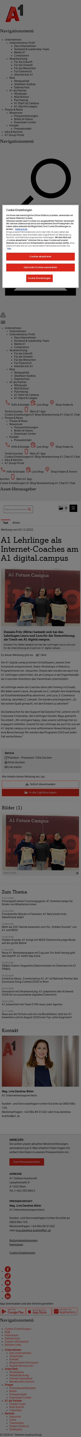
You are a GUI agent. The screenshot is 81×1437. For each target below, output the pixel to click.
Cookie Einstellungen (39, 278)
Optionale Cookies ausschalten (40, 267)
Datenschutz (21, 229)
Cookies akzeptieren (40, 256)
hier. (9, 248)
